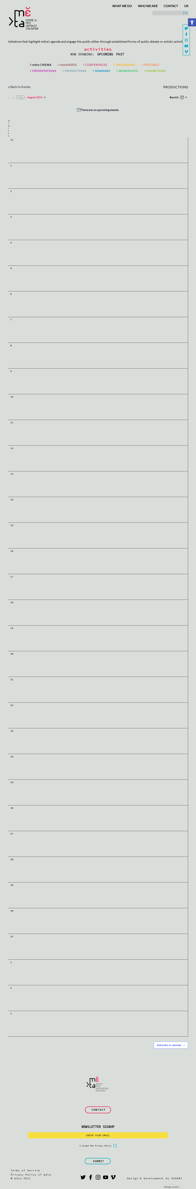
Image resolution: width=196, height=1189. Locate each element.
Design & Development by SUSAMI (154, 1178)
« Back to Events (19, 87)
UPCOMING (105, 54)
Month (174, 97)
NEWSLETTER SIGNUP (98, 1127)
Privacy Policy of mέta (31, 1174)
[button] (192, 22)
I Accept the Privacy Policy (95, 1145)
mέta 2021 (22, 1178)
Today (20, 97)
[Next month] (13, 97)
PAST (120, 54)
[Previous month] (9, 97)
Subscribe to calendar (169, 1045)
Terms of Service (25, 1170)
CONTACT (99, 1109)
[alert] (98, 110)
